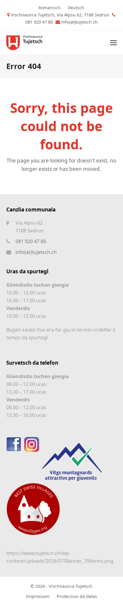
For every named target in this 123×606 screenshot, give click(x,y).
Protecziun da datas (77, 596)
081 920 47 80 (31, 241)
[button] (113, 42)
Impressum (38, 596)
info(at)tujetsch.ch (79, 22)
